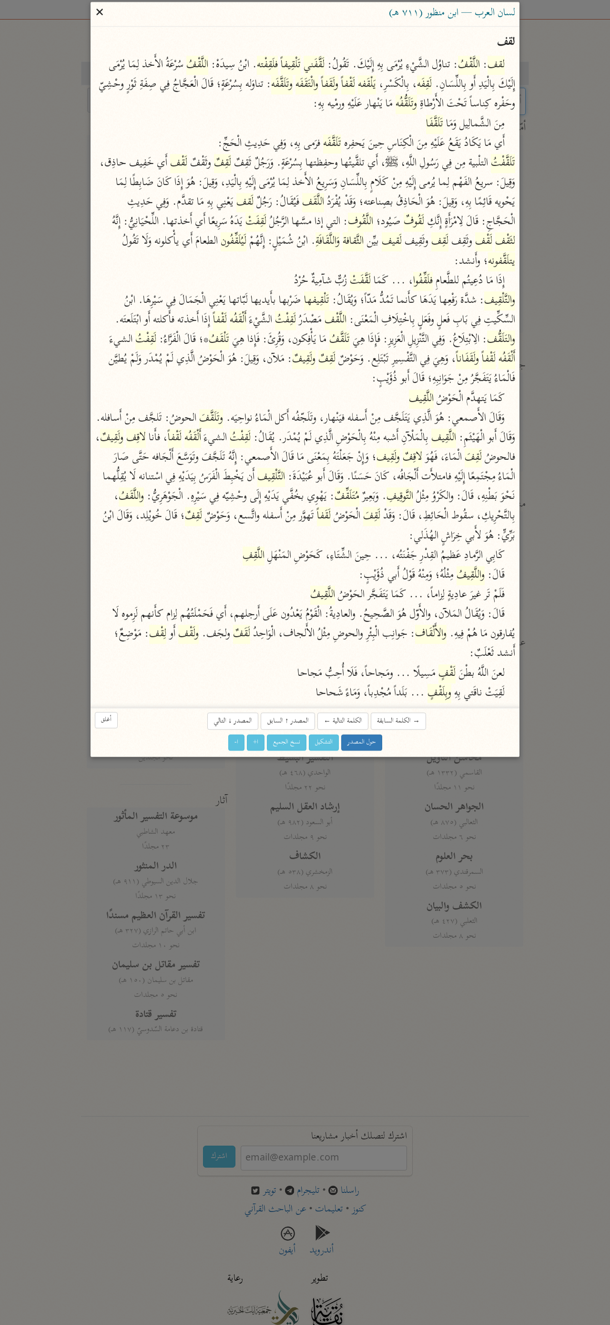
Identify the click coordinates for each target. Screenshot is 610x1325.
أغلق (106, 720)
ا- (236, 742)
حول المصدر (361, 742)
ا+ (255, 742)
